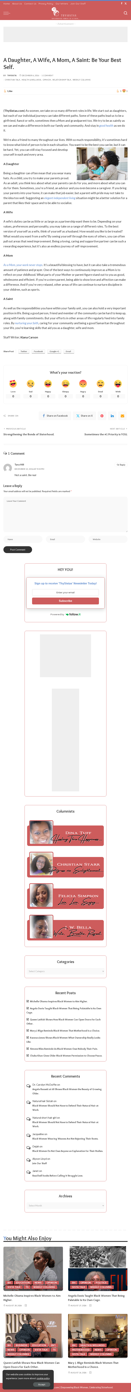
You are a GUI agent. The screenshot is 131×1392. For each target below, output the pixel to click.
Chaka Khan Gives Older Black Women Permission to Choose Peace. (66, 1055)
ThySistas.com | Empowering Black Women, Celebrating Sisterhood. (78, 1387)
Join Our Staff (39, 1163)
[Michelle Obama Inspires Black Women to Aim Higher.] (33, 1268)
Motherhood (81, 1349)
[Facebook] (122, 3)
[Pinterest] (102, 416)
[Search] (125, 13)
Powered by (57, 614)
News (38, 1282)
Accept (41, 1384)
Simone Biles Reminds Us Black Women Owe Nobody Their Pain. (64, 1048)
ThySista (12, 75)
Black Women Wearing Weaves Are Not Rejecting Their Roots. (65, 1138)
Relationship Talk (62, 80)
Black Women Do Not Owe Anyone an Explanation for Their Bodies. (67, 1151)
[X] (126, 3)
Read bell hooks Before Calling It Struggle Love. (57, 1175)
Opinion (47, 80)
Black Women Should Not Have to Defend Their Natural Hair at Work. (65, 1107)
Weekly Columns (81, 80)
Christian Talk (12, 80)
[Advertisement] (65, 34)
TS (27, 1287)
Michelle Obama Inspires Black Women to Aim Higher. (59, 1001)
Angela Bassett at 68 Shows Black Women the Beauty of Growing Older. (67, 1091)
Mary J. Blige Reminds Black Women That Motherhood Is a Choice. (65, 1030)
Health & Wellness (31, 80)
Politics (101, 1282)
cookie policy (43, 1378)
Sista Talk (14, 1287)
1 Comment (47, 75)
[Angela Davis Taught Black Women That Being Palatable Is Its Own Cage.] (98, 1268)
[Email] (122, 416)
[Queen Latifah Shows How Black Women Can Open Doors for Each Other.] (33, 1335)
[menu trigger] (7, 13)
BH (9, 1282)
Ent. (53, 1345)
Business (21, 1345)
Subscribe (65, 600)
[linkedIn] (112, 416)
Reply (122, 464)
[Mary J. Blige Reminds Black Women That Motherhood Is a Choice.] (98, 1335)
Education (23, 1282)
